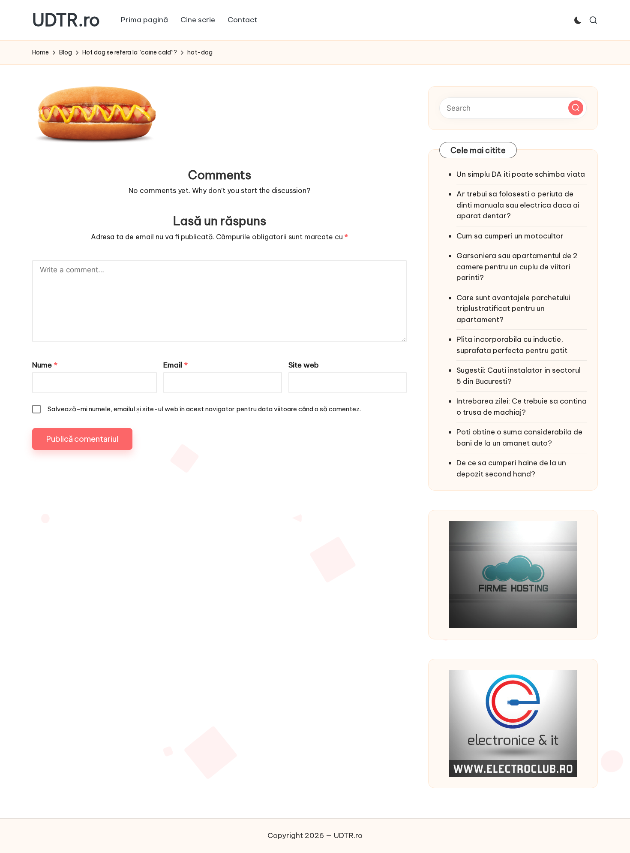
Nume (44, 365)
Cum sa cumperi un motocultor (510, 236)
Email (175, 365)
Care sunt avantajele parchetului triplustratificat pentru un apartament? (513, 308)
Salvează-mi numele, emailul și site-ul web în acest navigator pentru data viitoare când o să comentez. (204, 409)
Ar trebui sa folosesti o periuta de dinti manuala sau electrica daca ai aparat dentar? (517, 204)
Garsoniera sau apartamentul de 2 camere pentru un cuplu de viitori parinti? (517, 266)
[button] (575, 107)
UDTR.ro (66, 20)
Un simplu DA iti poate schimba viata (520, 174)
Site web (303, 365)
